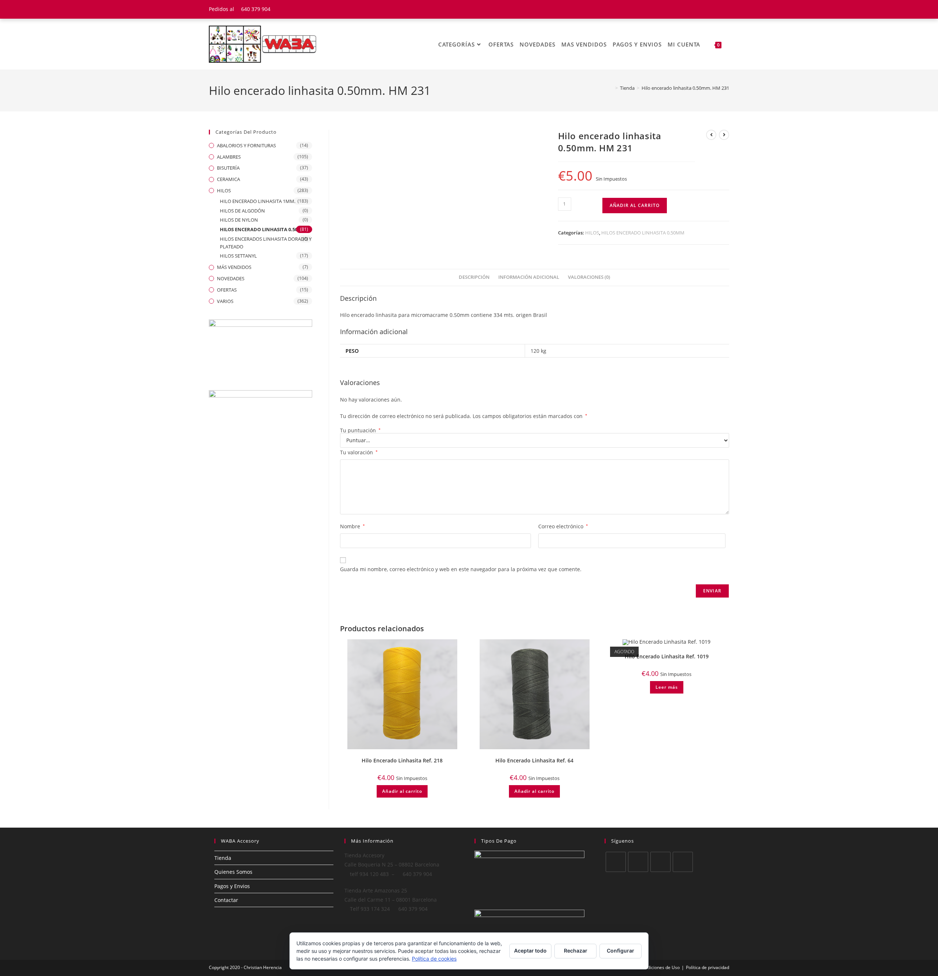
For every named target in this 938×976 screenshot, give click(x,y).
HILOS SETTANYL (238, 255)
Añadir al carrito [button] (402, 791)
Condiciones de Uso (659, 967)
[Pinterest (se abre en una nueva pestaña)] (717, 9)
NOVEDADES (230, 278)
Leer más (667, 687)
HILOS (592, 232)
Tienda (222, 857)
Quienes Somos (233, 871)
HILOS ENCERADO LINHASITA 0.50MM (642, 232)
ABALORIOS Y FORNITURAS (246, 145)
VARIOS (225, 301)
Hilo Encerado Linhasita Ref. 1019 (667, 656)
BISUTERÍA (228, 167)
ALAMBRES (229, 157)
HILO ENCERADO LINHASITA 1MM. (257, 201)
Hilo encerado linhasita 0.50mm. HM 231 (685, 88)
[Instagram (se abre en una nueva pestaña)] (725, 9)
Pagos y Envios (232, 886)
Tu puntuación (360, 430)
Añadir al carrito (635, 205)
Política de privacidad (707, 967)
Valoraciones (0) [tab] (589, 277)
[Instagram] (660, 862)
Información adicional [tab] (528, 277)
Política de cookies (434, 958)
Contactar (226, 899)
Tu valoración (359, 452)
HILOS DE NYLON (239, 220)
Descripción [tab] (474, 277)
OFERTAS (227, 289)
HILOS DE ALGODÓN (242, 210)
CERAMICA (228, 179)
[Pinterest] (683, 862)
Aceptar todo (530, 950)
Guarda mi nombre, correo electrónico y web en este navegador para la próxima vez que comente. (460, 569)
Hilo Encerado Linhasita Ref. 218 (402, 760)
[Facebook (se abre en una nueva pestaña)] (708, 9)
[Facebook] (638, 862)
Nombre (352, 526)
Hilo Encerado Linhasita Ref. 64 (534, 760)
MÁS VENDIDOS (234, 267)
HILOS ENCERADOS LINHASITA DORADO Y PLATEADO (265, 243)
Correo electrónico (563, 526)
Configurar (620, 950)
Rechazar (575, 950)
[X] (616, 862)
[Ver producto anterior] (711, 135)
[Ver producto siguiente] (724, 135)
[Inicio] (611, 88)
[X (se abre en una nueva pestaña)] (699, 9)
